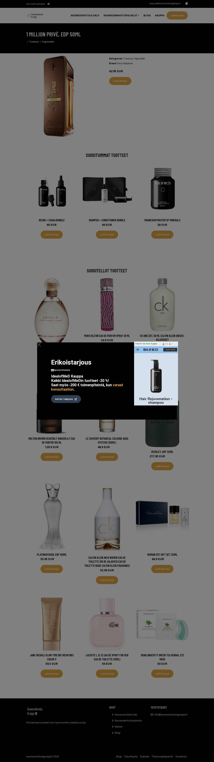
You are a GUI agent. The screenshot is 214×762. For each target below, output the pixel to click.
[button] (66, 399)
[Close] (39, 344)
